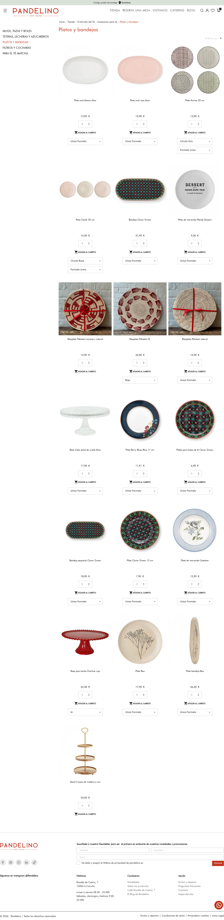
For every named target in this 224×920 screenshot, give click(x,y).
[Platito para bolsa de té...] (217, 405)
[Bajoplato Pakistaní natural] (217, 294)
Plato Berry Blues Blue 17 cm (140, 449)
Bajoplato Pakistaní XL (140, 339)
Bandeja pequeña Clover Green (85, 560)
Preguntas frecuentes (189, 886)
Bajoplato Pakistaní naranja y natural (85, 339)
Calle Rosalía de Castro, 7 (141, 890)
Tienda (115, 10)
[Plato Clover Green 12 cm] (162, 516)
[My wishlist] (213, 10)
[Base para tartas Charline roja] (107, 626)
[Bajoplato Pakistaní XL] (162, 294)
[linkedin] (26, 862)
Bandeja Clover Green (140, 219)
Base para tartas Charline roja (85, 671)
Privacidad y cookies (198, 915)
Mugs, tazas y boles (17, 31)
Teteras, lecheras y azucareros (26, 36)
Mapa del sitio (185, 894)
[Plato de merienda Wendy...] (217, 175)
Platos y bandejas (15, 42)
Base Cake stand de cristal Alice (85, 449)
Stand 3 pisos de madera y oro (85, 781)
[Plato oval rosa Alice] (162, 55)
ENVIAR (218, 863)
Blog (191, 10)
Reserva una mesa (136, 10)
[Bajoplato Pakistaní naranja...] (107, 294)
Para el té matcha (15, 53)
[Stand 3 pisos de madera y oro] (107, 737)
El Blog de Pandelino (138, 894)
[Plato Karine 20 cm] (217, 55)
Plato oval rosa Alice (140, 100)
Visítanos (160, 10)
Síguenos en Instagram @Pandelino (19, 875)
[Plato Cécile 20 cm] (107, 175)
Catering (177, 10)
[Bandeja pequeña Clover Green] (107, 516)
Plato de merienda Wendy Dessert (194, 219)
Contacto (183, 890)
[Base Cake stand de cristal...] (107, 405)
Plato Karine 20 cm (194, 100)
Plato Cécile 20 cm (85, 219)
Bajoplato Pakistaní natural (195, 339)
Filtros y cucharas (17, 47)
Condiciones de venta (173, 915)
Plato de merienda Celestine (195, 560)
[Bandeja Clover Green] (162, 175)
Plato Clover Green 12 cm (140, 560)
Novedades (133, 882)
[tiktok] (34, 862)
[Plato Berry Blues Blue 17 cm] (162, 405)
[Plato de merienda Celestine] (217, 516)
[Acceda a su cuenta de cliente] (207, 10)
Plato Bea (140, 671)
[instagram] (18, 862)
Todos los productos (138, 886)
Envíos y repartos (187, 882)
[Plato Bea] (162, 626)
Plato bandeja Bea (195, 671)
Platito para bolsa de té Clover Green (194, 449)
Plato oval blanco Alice (85, 100)
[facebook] (3, 862)
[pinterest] (10, 862)
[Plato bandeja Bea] (217, 626)
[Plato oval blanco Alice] (107, 55)
